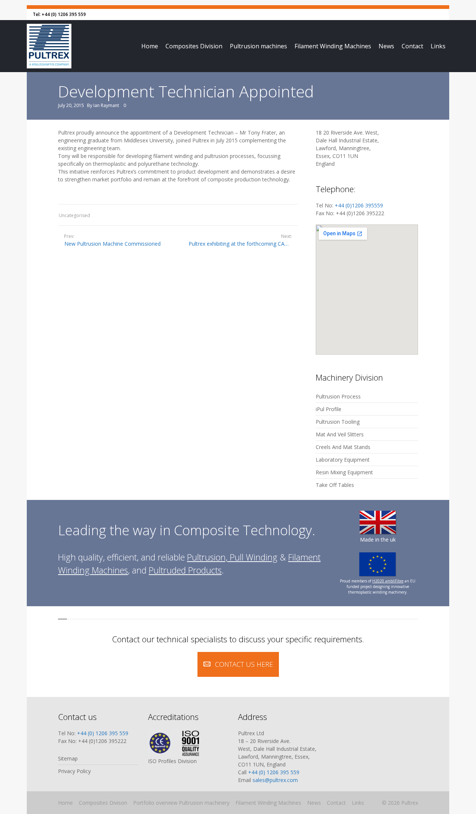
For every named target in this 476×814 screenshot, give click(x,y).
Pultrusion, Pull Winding (232, 557)
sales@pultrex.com (275, 780)
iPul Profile (328, 409)
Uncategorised (74, 215)
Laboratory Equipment (343, 459)
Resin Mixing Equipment (344, 472)
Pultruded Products (185, 570)
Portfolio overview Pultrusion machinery (181, 802)
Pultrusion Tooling (338, 421)
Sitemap (68, 758)
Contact (412, 46)
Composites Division (193, 46)
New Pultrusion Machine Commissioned (112, 243)
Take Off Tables (335, 484)
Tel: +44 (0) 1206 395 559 (59, 14)
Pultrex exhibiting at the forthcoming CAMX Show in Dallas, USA (243, 243)
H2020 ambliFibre (387, 581)
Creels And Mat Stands (343, 446)
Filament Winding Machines (333, 46)
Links (438, 46)
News (386, 46)
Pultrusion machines (258, 46)
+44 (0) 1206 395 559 (102, 733)
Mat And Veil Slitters (340, 434)
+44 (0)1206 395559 (359, 205)
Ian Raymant (106, 105)
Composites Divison (103, 802)
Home (149, 46)
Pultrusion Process (338, 396)
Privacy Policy (74, 771)
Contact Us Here (244, 664)
